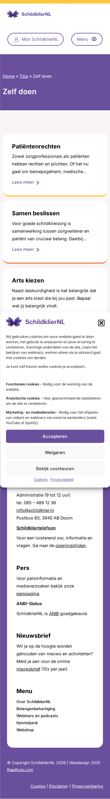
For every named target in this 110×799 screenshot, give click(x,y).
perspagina (27, 593)
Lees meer (25, 182)
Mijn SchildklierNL (40, 39)
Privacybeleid (61, 479)
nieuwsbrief (28, 668)
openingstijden (70, 545)
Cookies (41, 479)
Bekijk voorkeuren (55, 468)
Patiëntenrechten (36, 146)
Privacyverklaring (87, 786)
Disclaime (58, 786)
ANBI (54, 613)
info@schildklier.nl (35, 510)
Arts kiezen (28, 280)
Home (9, 76)
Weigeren (55, 452)
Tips (23, 76)
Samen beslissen (36, 213)
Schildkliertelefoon (36, 527)
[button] (101, 323)
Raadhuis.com (20, 769)
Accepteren (55, 436)
